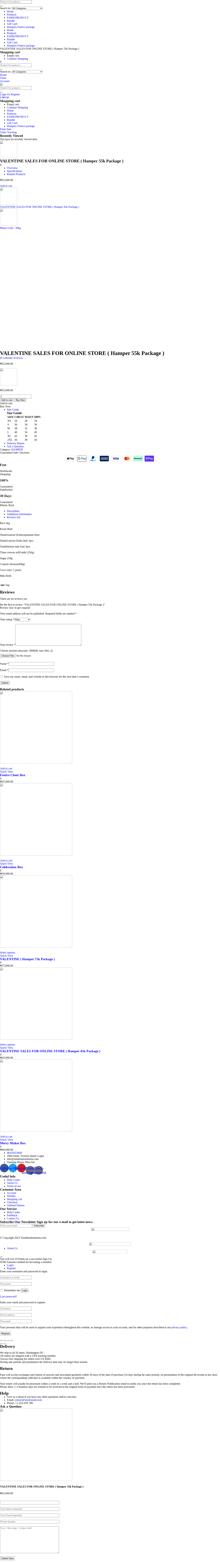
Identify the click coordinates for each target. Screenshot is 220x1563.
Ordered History (16, 1205)
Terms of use (14, 1186)
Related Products (16, 174)
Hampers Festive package (21, 27)
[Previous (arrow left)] (1, 1343)
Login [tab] (10, 1265)
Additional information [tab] (19, 514)
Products (11, 14)
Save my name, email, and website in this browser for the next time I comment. (47, 676)
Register (5, 1333)
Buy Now (20, 400)
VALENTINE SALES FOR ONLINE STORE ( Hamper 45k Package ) (50, 1051)
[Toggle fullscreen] (8, 1340)
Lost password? (8, 1296)
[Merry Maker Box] (36, 1130)
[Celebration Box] (36, 854)
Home (10, 11)
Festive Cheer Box (12, 775)
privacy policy (179, 1327)
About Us (12, 1182)
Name (4, 663)
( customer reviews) (11, 357)
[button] (0, 61)
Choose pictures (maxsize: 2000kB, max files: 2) (26, 650)
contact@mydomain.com (28, 1399)
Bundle (11, 20)
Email (4, 670)
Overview (12, 167)
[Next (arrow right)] (4, 1343)
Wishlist (11, 1196)
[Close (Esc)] (1, 1340)
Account (11, 1192)
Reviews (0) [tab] (13, 517)
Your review (7, 644)
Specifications (14, 171)
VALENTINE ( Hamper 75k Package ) (27, 959)
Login (24, 1290)
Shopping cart (14, 1199)
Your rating (7, 619)
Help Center (13, 1179)
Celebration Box (11, 867)
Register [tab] (11, 1268)
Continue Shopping (17, 58)
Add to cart (6, 185)
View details (6, 348)
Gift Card (12, 23)
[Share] (4, 1340)
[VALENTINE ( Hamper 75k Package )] (36, 946)
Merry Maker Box (13, 1143)
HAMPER (17, 449)
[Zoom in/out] (11, 1340)
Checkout (12, 1202)
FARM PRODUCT (18, 17)
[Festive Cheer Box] (36, 762)
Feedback (12, 1215)
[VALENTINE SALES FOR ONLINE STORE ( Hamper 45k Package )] (36, 1038)
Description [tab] (13, 511)
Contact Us (13, 1218)
